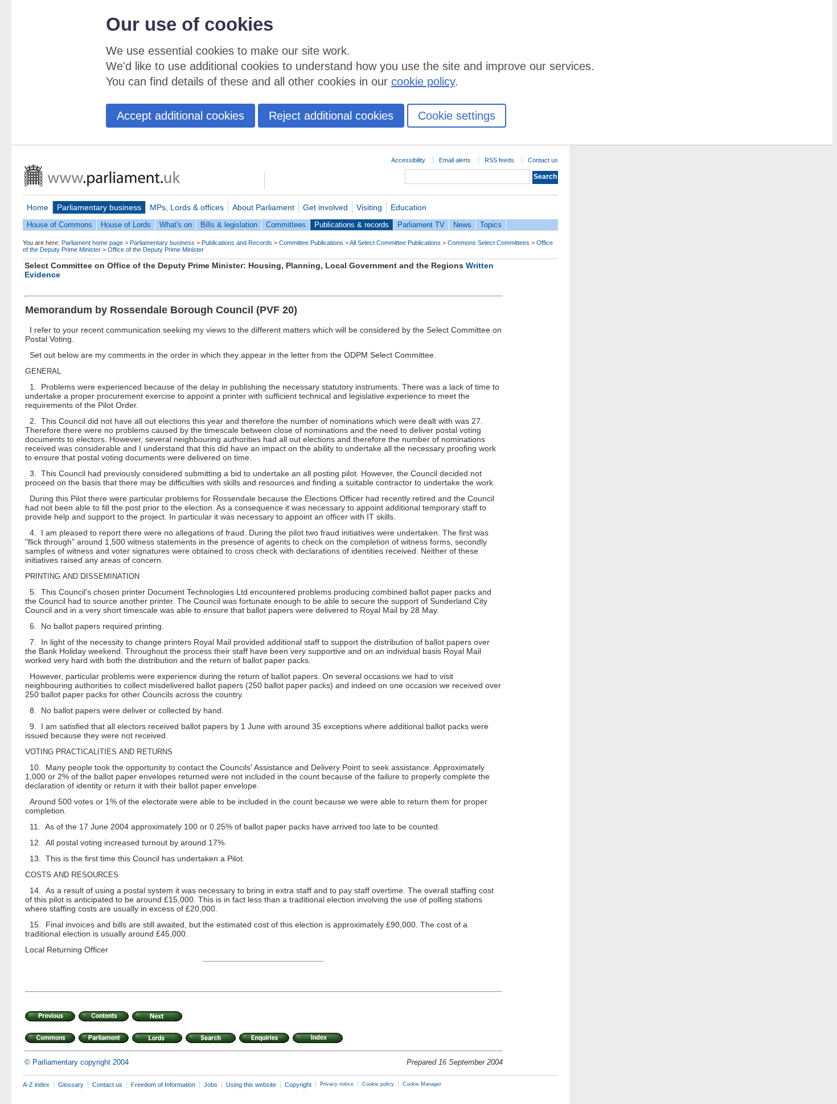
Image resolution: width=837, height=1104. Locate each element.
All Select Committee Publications (395, 242)
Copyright (298, 1084)
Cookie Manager (422, 1084)
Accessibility (408, 160)
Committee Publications (311, 242)
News (462, 224)
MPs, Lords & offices (187, 207)
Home (37, 207)
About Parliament (263, 207)
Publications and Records (237, 242)
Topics (491, 224)
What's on (175, 224)
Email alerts (455, 160)
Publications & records (351, 224)
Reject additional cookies (331, 115)
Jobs (211, 1084)
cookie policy (423, 81)
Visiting (369, 207)
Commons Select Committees (489, 242)
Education (408, 207)
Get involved (325, 207)
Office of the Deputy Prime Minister (156, 249)
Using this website (251, 1084)
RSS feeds (499, 160)
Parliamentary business (99, 207)
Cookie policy (378, 1084)
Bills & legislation (228, 224)
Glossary (71, 1084)
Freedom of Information (163, 1084)
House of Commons (59, 224)
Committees (286, 224)
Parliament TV (421, 224)
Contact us (543, 160)
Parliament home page (92, 242)
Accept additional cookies (180, 115)
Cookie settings (456, 115)
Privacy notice (337, 1084)
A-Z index (36, 1084)
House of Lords (126, 224)
